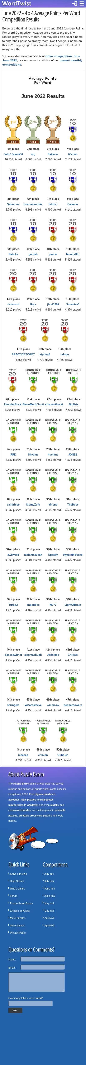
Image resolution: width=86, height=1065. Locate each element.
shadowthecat (54, 404)
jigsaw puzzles (44, 794)
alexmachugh (33, 654)
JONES (72, 454)
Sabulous (13, 204)
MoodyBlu (72, 254)
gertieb (33, 254)
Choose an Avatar (20, 910)
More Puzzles (17, 918)
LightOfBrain (72, 604)
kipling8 (45, 354)
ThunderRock (12, 404)
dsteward (13, 304)
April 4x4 (49, 918)
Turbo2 (13, 604)
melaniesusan (33, 554)
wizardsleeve (33, 705)
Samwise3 (72, 304)
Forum (13, 895)
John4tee (53, 654)
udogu (65, 354)
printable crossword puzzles (35, 815)
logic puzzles (28, 799)
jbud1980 (53, 304)
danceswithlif (13, 654)
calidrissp (13, 504)
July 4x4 (49, 873)
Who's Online (17, 888)
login (75, 3)
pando (53, 254)
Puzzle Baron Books (21, 903)
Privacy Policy (18, 932)
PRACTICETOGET (23, 354)
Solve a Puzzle (18, 873)
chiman (43, 755)
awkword (13, 554)
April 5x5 (49, 925)
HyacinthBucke (72, 554)
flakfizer (53, 154)
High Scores (17, 881)
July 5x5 (49, 881)
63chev (72, 154)
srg (33, 154)
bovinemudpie (33, 204)
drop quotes (46, 799)
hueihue (53, 454)
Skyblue (33, 454)
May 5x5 (49, 910)
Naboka (13, 254)
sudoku (54, 805)
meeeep (23, 755)
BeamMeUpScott (33, 404)
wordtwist (32, 805)
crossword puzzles (19, 810)
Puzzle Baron (21, 783)
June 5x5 (49, 895)
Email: (11, 967)
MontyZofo (33, 504)
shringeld (13, 705)
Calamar (72, 204)
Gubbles (62, 755)
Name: (12, 959)
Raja (33, 304)
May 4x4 (49, 903)
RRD (13, 454)
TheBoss (72, 504)
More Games (17, 925)
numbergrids (16, 805)
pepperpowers (73, 705)
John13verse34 (13, 154)
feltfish (53, 204)
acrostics (14, 799)
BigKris (73, 404)
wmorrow (53, 705)
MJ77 (53, 604)
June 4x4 (49, 888)
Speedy (53, 554)
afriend (52, 504)
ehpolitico (33, 604)
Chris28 (73, 654)
